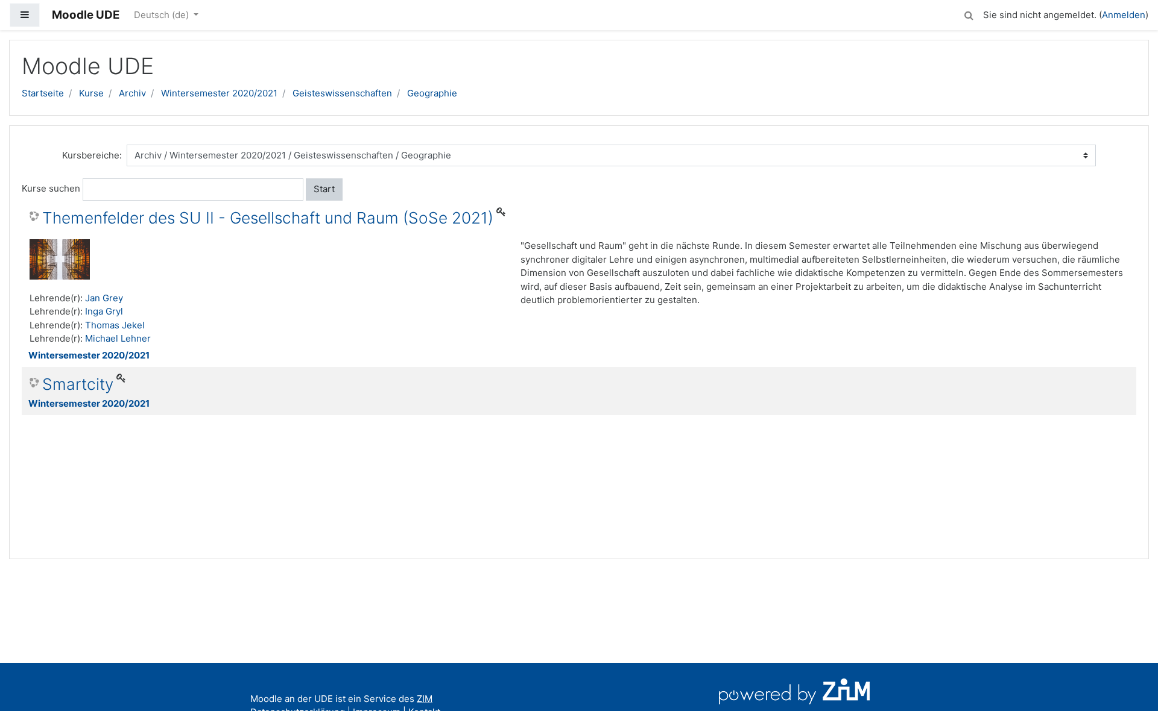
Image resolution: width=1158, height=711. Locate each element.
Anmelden (1123, 14)
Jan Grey (104, 298)
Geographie (432, 93)
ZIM (424, 698)
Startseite (43, 93)
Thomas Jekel (115, 325)
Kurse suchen (51, 188)
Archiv (132, 93)
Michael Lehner (118, 338)
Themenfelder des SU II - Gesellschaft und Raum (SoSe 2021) (267, 217)
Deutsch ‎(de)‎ (162, 14)
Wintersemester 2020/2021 (219, 93)
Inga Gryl (104, 311)
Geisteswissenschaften (342, 93)
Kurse (91, 93)
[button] (968, 13)
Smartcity (77, 384)
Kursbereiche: (92, 155)
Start (324, 189)
